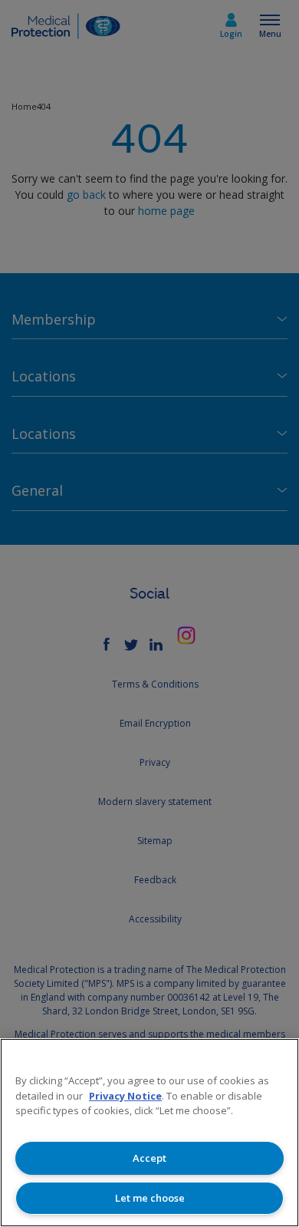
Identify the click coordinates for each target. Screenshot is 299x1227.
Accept (149, 1158)
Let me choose (150, 1198)
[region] (149, 1132)
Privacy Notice (125, 1096)
